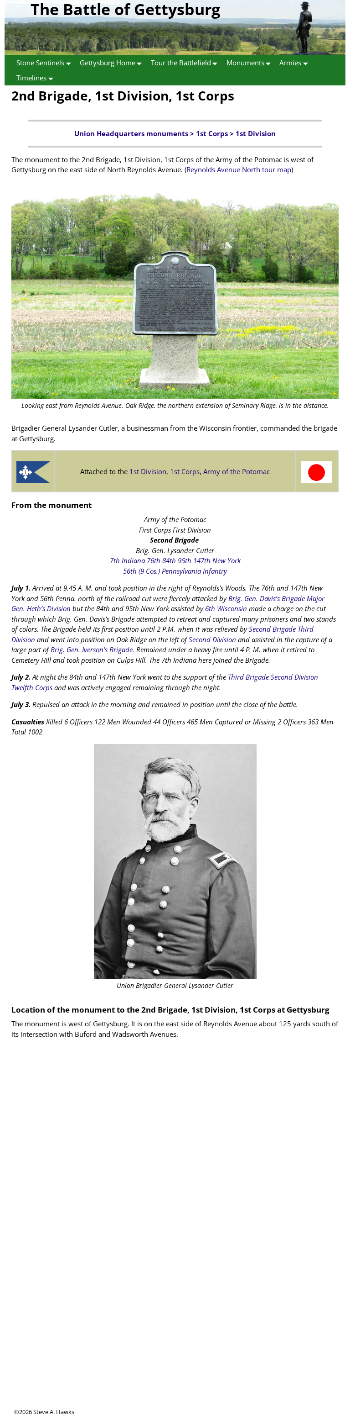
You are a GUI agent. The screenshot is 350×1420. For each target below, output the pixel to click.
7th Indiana (127, 560)
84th (169, 560)
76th (153, 560)
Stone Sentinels (40, 62)
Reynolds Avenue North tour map (238, 169)
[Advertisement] (175, 1344)
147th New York (217, 560)
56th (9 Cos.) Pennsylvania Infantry (175, 570)
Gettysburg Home (107, 62)
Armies (290, 62)
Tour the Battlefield (181, 62)
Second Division (212, 639)
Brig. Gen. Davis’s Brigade (266, 598)
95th (184, 560)
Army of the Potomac (236, 471)
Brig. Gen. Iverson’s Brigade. (92, 649)
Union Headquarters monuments (131, 133)
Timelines (31, 77)
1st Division (256, 133)
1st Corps (212, 133)
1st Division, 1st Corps (164, 471)
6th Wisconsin (226, 608)
